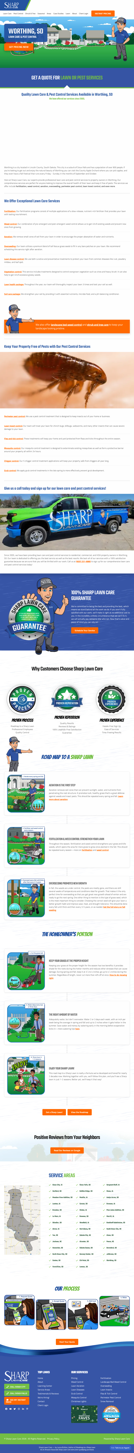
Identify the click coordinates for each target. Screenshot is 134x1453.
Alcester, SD (84, 1241)
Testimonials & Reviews (48, 1393)
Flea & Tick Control (108, 1393)
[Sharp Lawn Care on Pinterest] (27, 1409)
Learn (68, 13)
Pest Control (18, 13)
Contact (41, 1401)
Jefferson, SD (111, 1254)
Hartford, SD (57, 1191)
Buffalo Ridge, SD (86, 1191)
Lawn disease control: (14, 258)
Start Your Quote (67, 1341)
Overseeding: (10, 246)
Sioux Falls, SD (85, 1184)
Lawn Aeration (77, 1385)
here (77, 1028)
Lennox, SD (84, 1266)
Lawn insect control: (13, 425)
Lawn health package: (14, 284)
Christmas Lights (78, 1401)
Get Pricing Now (19, 47)
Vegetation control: (13, 271)
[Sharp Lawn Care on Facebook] (6, 1409)
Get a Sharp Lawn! (54, 1112)
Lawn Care (7, 13)
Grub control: (10, 470)
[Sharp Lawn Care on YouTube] (10, 1409)
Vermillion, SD (57, 1266)
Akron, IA (55, 1229)
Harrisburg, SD (85, 1229)
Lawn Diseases (77, 1389)
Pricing (74, 1378)
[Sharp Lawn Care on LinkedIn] (23, 1409)
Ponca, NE (110, 1241)
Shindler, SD (57, 1222)
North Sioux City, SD (59, 1254)
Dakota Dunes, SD (86, 1247)
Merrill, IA (110, 1216)
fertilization (87, 850)
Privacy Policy (53, 1438)
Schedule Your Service (85, 630)
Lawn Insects (106, 1389)
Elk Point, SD (84, 1260)
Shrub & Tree (30, 13)
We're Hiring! (43, 1397)
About (74, 13)
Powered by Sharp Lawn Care (117, 1438)
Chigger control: (11, 460)
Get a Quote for (67, 78)
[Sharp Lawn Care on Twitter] (15, 1409)
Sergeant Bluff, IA (113, 1184)
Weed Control (77, 1381)
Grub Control (77, 1393)
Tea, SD (55, 1235)
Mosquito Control (78, 1397)
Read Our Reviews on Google (67, 1150)
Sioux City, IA (57, 1184)
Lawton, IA (56, 1203)
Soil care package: (12, 294)
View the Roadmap (79, 1112)
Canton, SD (56, 1260)
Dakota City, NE (85, 1235)
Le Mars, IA (56, 1216)
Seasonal (41, 13)
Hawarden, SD (57, 1247)
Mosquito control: (12, 448)
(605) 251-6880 (83, 561)
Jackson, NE (57, 1241)
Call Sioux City (17, 1386)
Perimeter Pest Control (110, 1397)
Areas (49, 13)
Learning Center (45, 1385)
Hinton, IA (83, 1210)
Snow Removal (107, 1401)
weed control (103, 850)
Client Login (83, 13)
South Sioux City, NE (114, 1229)
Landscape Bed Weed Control (113, 1381)
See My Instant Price (16, 1401)
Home (40, 1378)
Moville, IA (84, 1197)
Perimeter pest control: (14, 416)
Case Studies (58, 13)
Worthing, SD (111, 1260)
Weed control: (10, 223)
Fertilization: (10, 211)
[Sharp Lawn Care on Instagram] (19, 1409)
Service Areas (44, 1389)
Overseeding (106, 1385)
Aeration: (8, 236)
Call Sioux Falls (18, 1393)
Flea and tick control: (13, 438)
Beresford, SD (112, 1247)
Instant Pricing (103, 13)
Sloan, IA (110, 1191)
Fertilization (105, 1378)
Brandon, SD (57, 1210)
